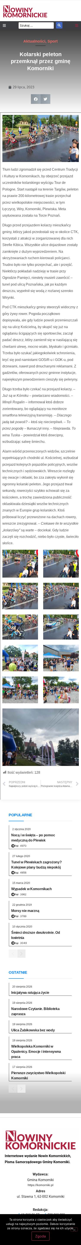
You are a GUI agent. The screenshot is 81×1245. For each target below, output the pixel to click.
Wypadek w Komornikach (31, 889)
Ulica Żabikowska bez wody (33, 1030)
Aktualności (34, 41)
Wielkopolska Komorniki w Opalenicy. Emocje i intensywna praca (36, 1052)
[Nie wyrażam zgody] (74, 1229)
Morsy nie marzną (25, 911)
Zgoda (40, 1236)
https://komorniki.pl (40, 1185)
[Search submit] (59, 25)
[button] (36, 99)
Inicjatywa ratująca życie (30, 992)
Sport (53, 41)
